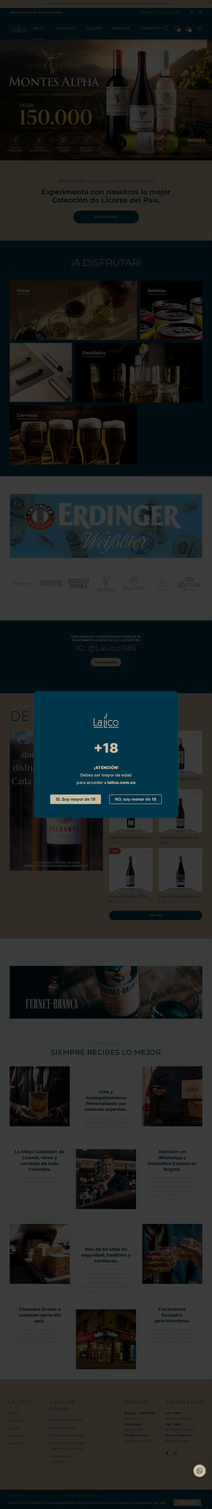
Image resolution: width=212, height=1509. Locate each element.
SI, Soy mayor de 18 (75, 799)
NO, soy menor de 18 (135, 799)
